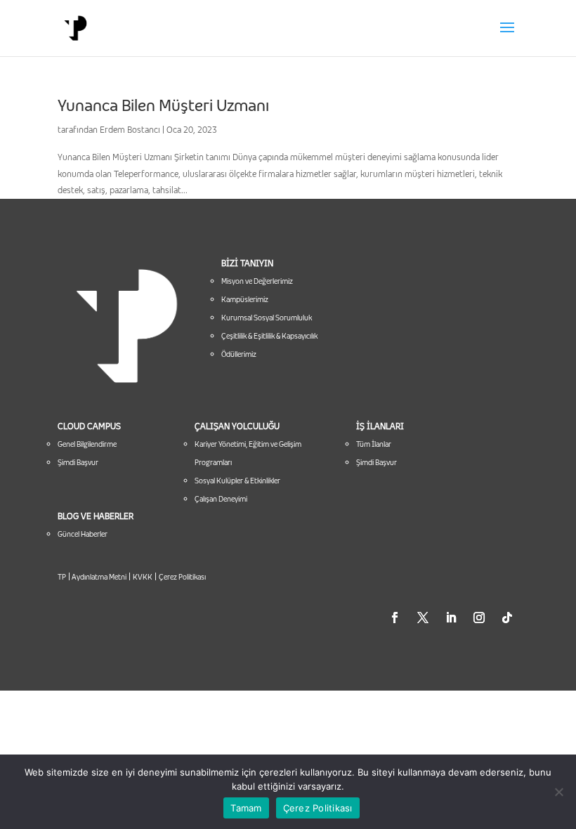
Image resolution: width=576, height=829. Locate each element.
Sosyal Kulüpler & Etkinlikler (237, 480)
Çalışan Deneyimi (221, 499)
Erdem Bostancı (130, 130)
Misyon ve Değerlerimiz (257, 281)
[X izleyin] (423, 617)
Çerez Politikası (182, 577)
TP (62, 577)
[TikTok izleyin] (507, 617)
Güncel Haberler (82, 534)
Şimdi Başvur (78, 462)
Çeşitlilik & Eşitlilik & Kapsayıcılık (269, 336)
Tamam (245, 808)
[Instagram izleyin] (479, 617)
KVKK (142, 577)
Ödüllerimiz (238, 354)
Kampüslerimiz (244, 299)
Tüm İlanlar (373, 444)
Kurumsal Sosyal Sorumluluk (266, 317)
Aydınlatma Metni (98, 577)
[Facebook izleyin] (395, 617)
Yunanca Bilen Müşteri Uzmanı (163, 105)
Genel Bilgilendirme (87, 444)
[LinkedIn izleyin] (451, 617)
